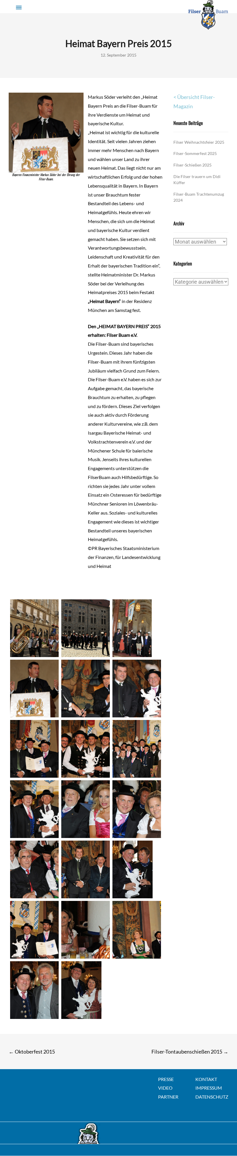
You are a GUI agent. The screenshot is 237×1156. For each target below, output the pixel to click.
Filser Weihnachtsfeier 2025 (198, 142)
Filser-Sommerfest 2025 (195, 153)
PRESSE (166, 1079)
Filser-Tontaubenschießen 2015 (189, 1051)
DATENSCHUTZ (211, 1096)
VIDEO (165, 1087)
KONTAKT (206, 1079)
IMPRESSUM (208, 1087)
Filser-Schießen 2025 (192, 164)
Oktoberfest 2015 (32, 1051)
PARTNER (168, 1096)
